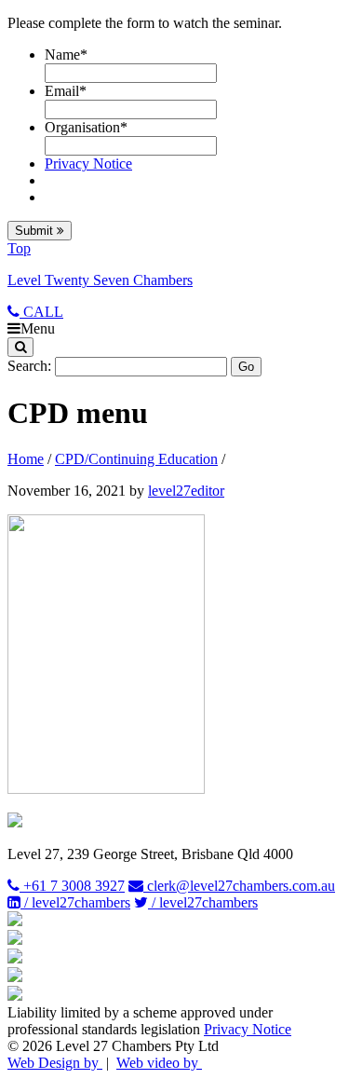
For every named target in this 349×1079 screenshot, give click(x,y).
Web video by (159, 1063)
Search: (29, 366)
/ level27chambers (75, 902)
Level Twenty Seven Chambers (100, 280)
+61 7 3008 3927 (72, 886)
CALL (41, 312)
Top (19, 248)
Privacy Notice (88, 163)
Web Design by (54, 1063)
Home (25, 459)
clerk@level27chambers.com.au (239, 886)
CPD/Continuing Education (136, 459)
